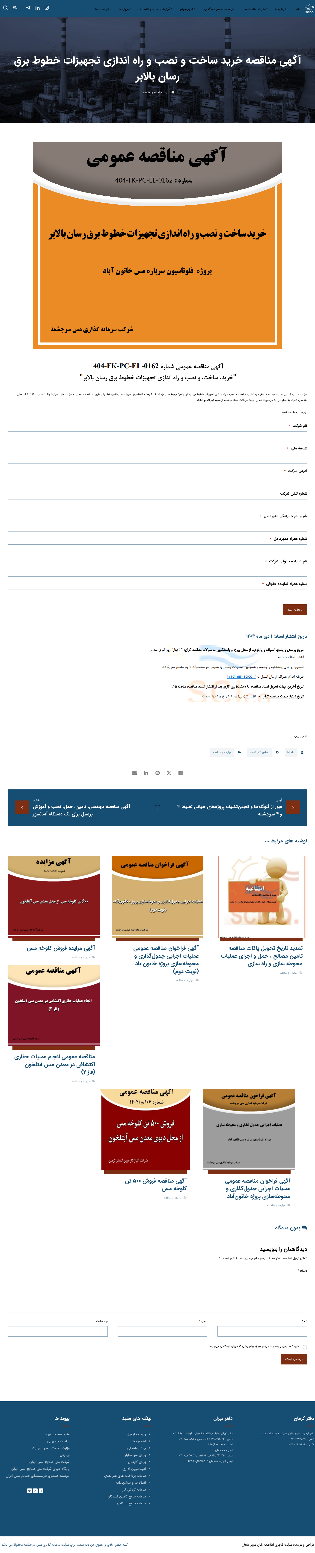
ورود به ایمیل (136, 1434)
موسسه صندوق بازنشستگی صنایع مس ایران (38, 1476)
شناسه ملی (297, 448)
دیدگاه (302, 1271)
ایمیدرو (64, 1455)
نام (304, 1321)
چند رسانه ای (136, 1448)
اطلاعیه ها (139, 1441)
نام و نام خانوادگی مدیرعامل (283, 516)
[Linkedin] (41, 1490)
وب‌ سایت (102, 1321)
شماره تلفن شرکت (293, 493)
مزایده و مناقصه (222, 752)
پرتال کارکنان (137, 1462)
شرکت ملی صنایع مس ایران (49, 1462)
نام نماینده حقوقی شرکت (286, 561)
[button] (5, 8)
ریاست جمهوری (58, 1441)
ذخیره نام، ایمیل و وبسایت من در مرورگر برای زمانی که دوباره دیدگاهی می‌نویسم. (254, 1346)
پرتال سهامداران (134, 1455)
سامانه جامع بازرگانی (131, 1503)
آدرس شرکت (295, 471)
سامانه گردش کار (134, 1489)
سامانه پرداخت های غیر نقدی (125, 1476)
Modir (290, 752)
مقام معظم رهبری (57, 1434)
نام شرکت (297, 426)
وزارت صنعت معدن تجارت (51, 1448)
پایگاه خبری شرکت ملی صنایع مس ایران (40, 1469)
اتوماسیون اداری (134, 1469)
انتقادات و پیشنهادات (131, 1482)
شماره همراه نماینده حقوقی (284, 584)
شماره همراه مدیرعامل (288, 539)
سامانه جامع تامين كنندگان (126, 1496)
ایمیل (203, 1321)
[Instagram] (35, 1490)
